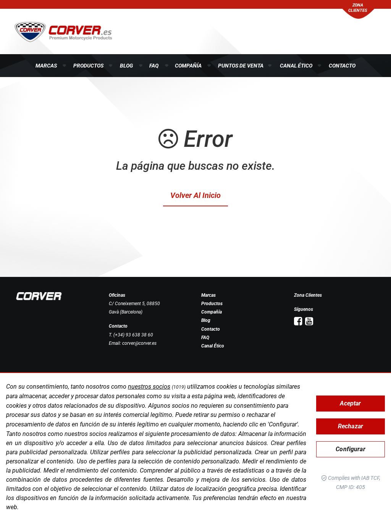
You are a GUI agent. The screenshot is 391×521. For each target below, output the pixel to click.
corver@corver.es (139, 343)
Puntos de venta (240, 66)
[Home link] (39, 296)
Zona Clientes (308, 295)
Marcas (46, 66)
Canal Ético (296, 66)
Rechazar (350, 426)
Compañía (188, 66)
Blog (126, 66)
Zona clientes (357, 8)
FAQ (153, 66)
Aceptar (350, 403)
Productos (88, 66)
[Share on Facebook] (298, 321)
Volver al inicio (195, 195)
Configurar (350, 449)
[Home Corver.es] (63, 31)
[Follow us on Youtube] (309, 321)
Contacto (342, 66)
